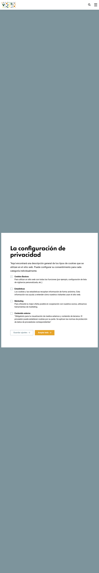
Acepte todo (43, 332)
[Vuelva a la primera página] (9, 5)
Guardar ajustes (20, 332)
